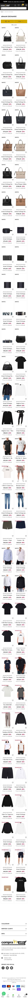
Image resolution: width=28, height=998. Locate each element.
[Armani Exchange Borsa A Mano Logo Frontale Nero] (7, 363)
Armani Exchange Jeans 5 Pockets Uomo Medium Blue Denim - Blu (7, 512)
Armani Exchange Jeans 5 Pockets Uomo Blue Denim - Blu (21, 512)
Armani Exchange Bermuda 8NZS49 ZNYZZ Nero (7, 869)
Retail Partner (18, 979)
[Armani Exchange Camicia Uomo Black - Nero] (20, 582)
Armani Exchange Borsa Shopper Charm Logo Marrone (21, 101)
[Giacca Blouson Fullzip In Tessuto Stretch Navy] (20, 719)
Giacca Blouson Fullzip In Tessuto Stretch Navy (21, 732)
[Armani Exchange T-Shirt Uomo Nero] (20, 363)
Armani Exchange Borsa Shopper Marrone (21, 211)
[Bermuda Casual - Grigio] (20, 473)
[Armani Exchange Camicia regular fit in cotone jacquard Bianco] (20, 802)
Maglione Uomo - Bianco (20, 403)
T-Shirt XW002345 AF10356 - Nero (20, 896)
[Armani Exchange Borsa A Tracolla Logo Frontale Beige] (20, 34)
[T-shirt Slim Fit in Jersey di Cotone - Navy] (20, 610)
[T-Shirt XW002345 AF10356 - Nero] (20, 884)
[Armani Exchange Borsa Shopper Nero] (7, 199)
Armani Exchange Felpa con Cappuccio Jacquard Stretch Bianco (21, 786)
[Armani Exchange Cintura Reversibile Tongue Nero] (20, 308)
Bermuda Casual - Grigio (20, 485)
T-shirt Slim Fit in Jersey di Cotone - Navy (21, 622)
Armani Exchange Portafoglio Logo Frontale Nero (20, 238)
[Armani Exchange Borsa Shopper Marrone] (20, 199)
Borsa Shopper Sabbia (20, 183)
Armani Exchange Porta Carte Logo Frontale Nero (21, 266)
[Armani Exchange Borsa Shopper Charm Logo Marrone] (20, 89)
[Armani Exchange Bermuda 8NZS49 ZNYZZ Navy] (20, 856)
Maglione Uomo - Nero (7, 430)
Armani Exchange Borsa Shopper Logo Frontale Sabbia (21, 156)
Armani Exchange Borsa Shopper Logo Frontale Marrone (7, 156)
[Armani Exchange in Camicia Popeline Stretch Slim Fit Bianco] (20, 829)
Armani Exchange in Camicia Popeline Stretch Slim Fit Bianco (20, 841)
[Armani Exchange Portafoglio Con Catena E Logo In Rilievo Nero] (7, 254)
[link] (8, 996)
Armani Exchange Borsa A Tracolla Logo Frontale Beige (21, 46)
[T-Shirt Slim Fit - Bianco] (20, 445)
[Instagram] (7, 967)
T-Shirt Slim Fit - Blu (7, 457)
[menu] (26, 5)
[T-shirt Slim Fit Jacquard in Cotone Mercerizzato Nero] (7, 610)
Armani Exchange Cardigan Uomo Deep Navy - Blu (7, 403)
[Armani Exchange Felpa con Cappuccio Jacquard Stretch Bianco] (20, 774)
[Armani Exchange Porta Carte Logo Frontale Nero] (20, 254)
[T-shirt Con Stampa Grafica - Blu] (7, 665)
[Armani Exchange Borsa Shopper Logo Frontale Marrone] (7, 144)
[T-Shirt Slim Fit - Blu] (7, 445)
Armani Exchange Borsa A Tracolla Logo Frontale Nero (7, 46)
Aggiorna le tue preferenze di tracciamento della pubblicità (14, 981)
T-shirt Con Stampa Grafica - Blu (7, 677)
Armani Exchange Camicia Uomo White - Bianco (7, 595)
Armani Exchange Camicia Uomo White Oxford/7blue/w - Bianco (20, 567)
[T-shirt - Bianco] (20, 637)
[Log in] (15, 4)
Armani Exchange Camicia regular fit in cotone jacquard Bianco (20, 814)
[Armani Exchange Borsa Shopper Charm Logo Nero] (7, 117)
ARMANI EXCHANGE (9, 11)
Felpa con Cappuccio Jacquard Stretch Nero (7, 814)
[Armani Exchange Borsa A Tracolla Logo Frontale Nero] (7, 34)
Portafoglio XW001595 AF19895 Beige (7, 896)
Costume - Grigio (7, 540)
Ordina (19, 21)
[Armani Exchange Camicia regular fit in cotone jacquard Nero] (7, 829)
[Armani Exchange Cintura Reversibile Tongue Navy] (7, 336)
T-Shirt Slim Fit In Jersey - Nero (7, 649)
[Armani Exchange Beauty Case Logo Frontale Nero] (7, 226)
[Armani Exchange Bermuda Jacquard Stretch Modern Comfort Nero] (7, 774)
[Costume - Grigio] (7, 528)
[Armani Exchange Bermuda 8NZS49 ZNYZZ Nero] (7, 856)
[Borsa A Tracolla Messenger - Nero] (20, 336)
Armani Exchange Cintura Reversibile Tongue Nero (20, 321)
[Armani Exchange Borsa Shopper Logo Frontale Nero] (20, 62)
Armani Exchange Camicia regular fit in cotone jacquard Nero (7, 841)
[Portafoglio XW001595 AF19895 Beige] (7, 884)
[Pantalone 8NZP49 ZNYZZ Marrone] (7, 719)
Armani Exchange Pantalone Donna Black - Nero (21, 430)
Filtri (9, 21)
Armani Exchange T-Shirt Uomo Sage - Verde (21, 704)
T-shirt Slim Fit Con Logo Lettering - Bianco (7, 759)
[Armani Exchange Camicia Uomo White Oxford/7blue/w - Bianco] (20, 555)
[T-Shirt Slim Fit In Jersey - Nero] (7, 637)
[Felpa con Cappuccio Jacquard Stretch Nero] (7, 802)
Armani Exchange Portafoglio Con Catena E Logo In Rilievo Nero (7, 266)
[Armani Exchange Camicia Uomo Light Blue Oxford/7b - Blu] (7, 555)
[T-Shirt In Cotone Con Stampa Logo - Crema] (7, 473)
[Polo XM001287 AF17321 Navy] (20, 665)
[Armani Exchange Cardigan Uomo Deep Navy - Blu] (7, 391)
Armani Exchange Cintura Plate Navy (7, 321)
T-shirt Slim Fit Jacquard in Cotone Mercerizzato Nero (7, 622)
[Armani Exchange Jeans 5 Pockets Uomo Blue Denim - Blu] (20, 500)
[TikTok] (11, 967)
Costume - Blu (20, 540)
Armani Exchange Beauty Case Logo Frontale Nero (7, 238)
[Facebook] (3, 967)
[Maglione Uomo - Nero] (7, 418)
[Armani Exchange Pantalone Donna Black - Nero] (20, 418)
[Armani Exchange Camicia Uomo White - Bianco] (7, 582)
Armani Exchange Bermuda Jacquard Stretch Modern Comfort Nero (7, 786)
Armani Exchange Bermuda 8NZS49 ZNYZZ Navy (20, 869)
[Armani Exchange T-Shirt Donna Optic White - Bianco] (20, 747)
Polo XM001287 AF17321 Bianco (7, 704)
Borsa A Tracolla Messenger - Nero (20, 348)
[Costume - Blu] (20, 528)
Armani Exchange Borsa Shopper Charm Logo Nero (7, 129)
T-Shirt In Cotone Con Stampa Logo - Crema (7, 485)
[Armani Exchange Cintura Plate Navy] (7, 308)
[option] (14, 1)
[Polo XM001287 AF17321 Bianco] (7, 692)
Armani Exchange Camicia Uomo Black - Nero (20, 595)
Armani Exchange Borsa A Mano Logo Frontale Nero (7, 375)
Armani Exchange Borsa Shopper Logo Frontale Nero (21, 74)
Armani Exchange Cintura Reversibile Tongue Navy (7, 348)
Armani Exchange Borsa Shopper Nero (7, 211)
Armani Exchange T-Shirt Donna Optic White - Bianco (21, 759)
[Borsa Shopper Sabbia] (20, 171)
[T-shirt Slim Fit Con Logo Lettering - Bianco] (7, 747)
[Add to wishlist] (13, 42)
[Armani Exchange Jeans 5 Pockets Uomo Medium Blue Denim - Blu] (7, 500)
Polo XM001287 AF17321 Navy (21, 677)
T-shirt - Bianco (20, 649)
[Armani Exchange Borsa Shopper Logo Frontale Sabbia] (20, 144)
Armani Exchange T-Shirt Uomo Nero (21, 375)
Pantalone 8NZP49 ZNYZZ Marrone (7, 732)
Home (2, 11)
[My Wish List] (18, 4)
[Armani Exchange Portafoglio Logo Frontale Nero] (20, 226)
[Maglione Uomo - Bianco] (20, 391)
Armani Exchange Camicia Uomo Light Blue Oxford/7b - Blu (7, 567)
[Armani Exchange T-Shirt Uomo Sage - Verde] (20, 692)
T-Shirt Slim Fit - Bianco (20, 457)
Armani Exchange (7, 44)
